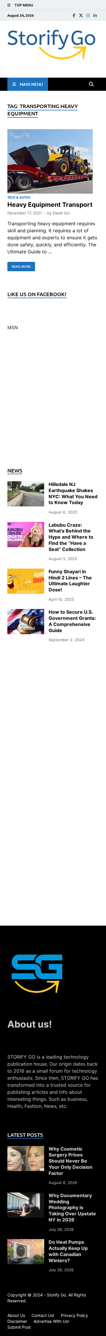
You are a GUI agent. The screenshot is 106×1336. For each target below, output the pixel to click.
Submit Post (19, 1327)
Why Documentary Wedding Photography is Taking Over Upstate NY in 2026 (72, 1207)
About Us (16, 1315)
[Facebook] (73, 15)
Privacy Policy (74, 1315)
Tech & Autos (18, 197)
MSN (12, 327)
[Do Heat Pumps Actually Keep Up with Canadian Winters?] (25, 1242)
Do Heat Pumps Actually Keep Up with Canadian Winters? (68, 1251)
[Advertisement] (53, 402)
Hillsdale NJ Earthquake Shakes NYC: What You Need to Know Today (73, 493)
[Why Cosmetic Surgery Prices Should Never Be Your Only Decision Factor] (25, 1149)
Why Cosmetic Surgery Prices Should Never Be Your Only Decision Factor (70, 1161)
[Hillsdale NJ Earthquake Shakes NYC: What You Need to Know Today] (25, 485)
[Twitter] (81, 15)
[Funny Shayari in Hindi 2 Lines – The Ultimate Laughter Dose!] (25, 572)
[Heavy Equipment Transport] (53, 162)
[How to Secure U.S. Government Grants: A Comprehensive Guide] (25, 612)
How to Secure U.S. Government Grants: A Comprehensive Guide (72, 621)
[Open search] (91, 84)
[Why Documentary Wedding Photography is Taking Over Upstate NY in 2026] (25, 1196)
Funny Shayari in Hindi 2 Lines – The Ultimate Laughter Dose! (70, 581)
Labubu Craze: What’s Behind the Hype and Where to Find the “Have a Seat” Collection (71, 537)
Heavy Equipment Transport (49, 204)
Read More (19, 265)
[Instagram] (88, 15)
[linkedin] (95, 15)
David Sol (61, 213)
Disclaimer (17, 1321)
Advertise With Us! (51, 1321)
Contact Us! (43, 1315)
